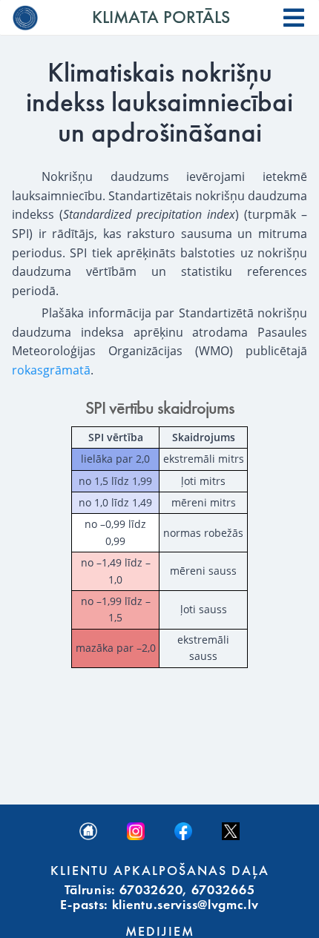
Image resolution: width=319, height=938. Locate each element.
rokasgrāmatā (51, 370)
